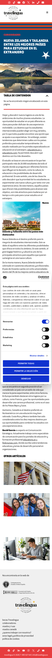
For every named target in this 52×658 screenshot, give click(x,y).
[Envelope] (42, 2)
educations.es (33, 150)
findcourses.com (9, 443)
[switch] (45, 329)
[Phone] (38, 2)
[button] (47, 12)
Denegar (26, 379)
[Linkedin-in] (33, 2)
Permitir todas (26, 363)
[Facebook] (23, 2)
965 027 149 (26, 655)
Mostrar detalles (37, 356)
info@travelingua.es (40, 655)
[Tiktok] (14, 2)
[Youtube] (18, 2)
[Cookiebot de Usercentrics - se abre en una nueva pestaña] (38, 277)
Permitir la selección (26, 371)
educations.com (9, 153)
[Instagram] (9, 2)
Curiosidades (12, 34)
